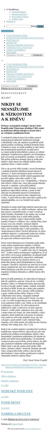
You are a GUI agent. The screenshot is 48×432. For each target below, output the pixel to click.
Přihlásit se (10, 21)
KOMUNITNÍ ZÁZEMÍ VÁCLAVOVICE (25, 38)
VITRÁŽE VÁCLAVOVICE (19, 47)
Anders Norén (17, 424)
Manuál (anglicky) (19, 14)
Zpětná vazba (17, 19)
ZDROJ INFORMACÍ (16, 50)
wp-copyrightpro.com (33, 429)
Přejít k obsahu (7, 31)
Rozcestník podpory (20, 17)
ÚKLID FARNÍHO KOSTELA (20, 45)
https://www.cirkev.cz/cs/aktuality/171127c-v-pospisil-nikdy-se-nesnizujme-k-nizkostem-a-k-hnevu (24, 366)
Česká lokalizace (19, 12)
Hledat (34, 26)
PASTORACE (12, 40)
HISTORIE (11, 52)
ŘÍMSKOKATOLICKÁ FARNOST (16, 88)
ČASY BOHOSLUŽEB (16, 35)
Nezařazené (8, 372)
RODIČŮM (11, 43)
